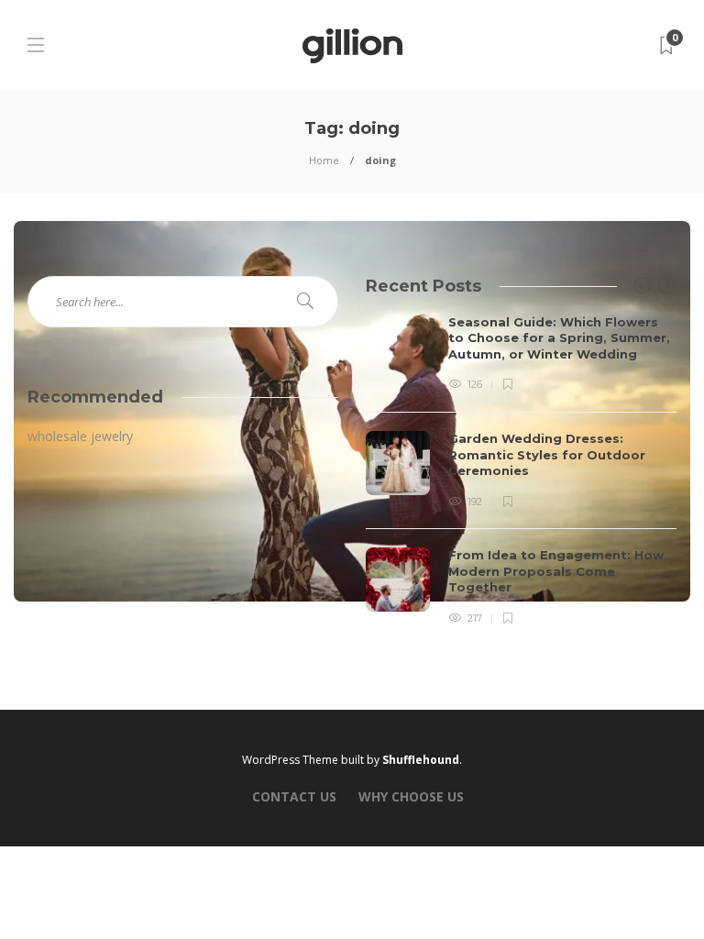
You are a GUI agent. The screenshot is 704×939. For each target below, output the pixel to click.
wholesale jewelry (80, 436)
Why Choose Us (411, 796)
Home (324, 160)
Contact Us (294, 796)
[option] (521, 471)
